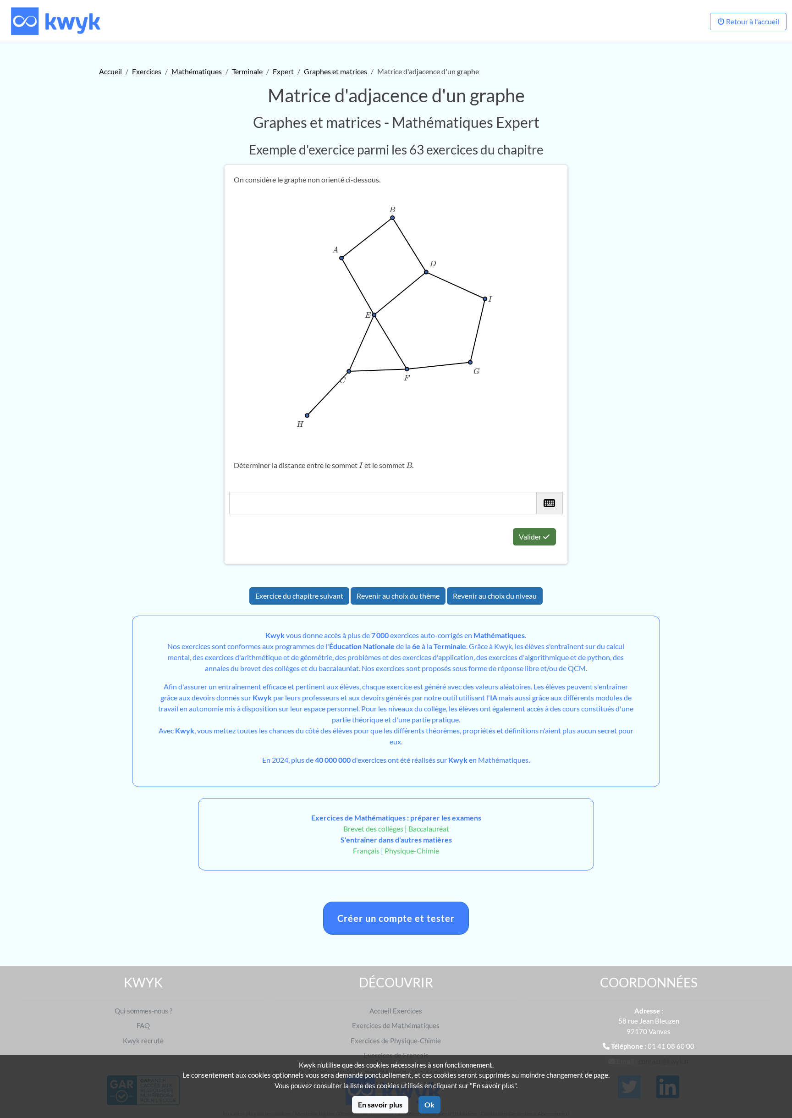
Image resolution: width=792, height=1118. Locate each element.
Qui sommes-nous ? (143, 1011)
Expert (283, 71)
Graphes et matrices (335, 71)
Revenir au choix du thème (398, 595)
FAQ (143, 1025)
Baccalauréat (428, 828)
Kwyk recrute (143, 1040)
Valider (531, 536)
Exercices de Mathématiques (396, 1025)
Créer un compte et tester (396, 918)
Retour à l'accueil (752, 21)
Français (366, 850)
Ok (429, 1104)
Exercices (146, 71)
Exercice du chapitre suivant (299, 595)
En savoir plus (380, 1104)
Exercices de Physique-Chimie (396, 1040)
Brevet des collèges (374, 828)
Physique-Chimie (412, 850)
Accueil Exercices (395, 1011)
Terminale (247, 71)
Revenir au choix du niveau (495, 595)
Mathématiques (196, 71)
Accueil (110, 71)
